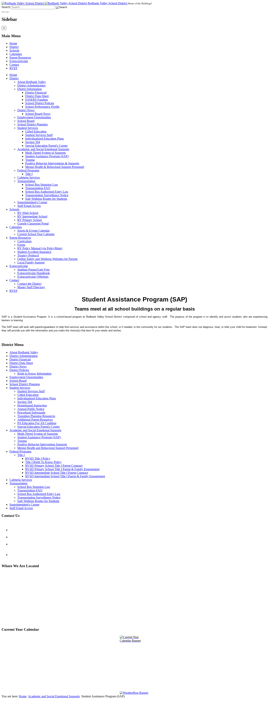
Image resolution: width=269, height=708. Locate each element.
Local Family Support (31, 262)
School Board (25, 121)
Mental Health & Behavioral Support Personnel (54, 167)
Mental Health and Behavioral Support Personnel (47, 448)
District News (25, 110)
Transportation (26, 181)
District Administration (31, 85)
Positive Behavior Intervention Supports (42, 444)
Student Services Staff (39, 135)
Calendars (15, 54)
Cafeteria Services (28, 177)
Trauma (30, 159)
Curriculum (24, 241)
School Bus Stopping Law (41, 184)
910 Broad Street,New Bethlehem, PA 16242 (19, 592)
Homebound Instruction (32, 405)
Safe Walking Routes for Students (46, 198)
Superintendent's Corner (32, 202)
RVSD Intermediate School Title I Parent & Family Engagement (65, 476)
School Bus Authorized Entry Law (46, 191)
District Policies (19, 370)
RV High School (27, 213)
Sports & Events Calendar (33, 230)
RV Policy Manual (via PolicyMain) (39, 248)
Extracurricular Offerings (32, 276)
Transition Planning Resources (36, 416)
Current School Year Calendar (36, 234)
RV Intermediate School (32, 216)
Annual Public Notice (30, 409)
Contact (14, 64)
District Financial (35, 92)
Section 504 (32, 142)
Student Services (27, 128)
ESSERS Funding (36, 99)
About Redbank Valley (31, 82)
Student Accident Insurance (34, 252)
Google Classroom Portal (33, 223)
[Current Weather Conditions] (134, 693)
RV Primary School (29, 220)
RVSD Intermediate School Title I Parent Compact (56, 472)
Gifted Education (35, 131)
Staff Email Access (29, 205)
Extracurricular (18, 61)
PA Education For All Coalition (36, 423)
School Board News (37, 113)
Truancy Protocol (28, 255)
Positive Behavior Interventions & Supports (52, 163)
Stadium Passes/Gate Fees (33, 269)
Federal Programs (28, 170)
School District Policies (39, 103)
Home (13, 43)
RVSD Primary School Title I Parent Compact (54, 465)
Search (6, 7)
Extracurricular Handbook (33, 273)
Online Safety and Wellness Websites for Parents (47, 259)
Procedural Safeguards (31, 412)
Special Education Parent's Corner (46, 145)
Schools (14, 50)
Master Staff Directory (31, 287)
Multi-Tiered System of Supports (45, 152)
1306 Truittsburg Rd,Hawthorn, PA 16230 (15, 606)
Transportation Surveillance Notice (46, 195)
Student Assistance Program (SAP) (47, 156)
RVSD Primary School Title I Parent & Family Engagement (62, 469)
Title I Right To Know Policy (43, 462)
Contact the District (29, 283)
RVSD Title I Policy (37, 458)
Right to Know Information (34, 373)
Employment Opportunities (34, 117)
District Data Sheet (37, 96)
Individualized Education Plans (44, 138)
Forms (21, 244)
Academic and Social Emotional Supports (43, 149)
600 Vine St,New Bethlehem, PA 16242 (19, 620)
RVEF (13, 68)
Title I (28, 174)
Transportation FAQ (37, 188)
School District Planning (32, 124)
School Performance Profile (42, 106)
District (14, 47)
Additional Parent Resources (35, 419)
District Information (29, 89)
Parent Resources (20, 57)
